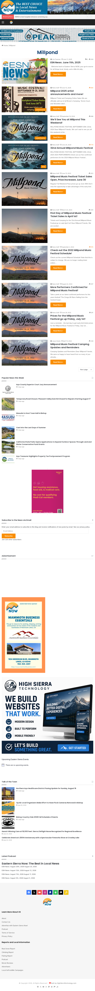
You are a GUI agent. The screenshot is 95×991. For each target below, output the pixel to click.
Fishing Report (7, 956)
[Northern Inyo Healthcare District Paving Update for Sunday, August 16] (8, 793)
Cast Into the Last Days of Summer (31, 427)
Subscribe (9, 536)
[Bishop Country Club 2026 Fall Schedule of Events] (8, 822)
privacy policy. (85, 527)
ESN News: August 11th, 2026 (13, 874)
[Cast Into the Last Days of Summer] (8, 432)
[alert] (47, 765)
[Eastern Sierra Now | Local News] (11, 22)
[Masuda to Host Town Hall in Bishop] (8, 418)
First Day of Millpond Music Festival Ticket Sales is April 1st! (70, 214)
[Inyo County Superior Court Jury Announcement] (8, 389)
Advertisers (6, 967)
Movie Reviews (7, 963)
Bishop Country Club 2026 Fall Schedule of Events (37, 817)
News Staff (55, 88)
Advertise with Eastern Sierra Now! (15, 925)
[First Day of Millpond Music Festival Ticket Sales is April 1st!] (25, 226)
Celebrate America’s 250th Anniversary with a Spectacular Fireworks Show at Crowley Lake (40, 837)
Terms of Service (8, 933)
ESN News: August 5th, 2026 (12, 878)
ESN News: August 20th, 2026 (13, 866)
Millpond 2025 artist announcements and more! (66, 92)
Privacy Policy (7, 936)
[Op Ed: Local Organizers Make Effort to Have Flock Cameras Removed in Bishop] (8, 808)
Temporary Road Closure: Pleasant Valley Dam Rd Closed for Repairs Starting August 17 (53, 399)
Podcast (5, 929)
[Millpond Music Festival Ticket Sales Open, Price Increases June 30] (25, 189)
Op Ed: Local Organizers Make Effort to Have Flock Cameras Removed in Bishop (49, 803)
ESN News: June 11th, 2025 (65, 62)
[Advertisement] (47, 577)
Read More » (58, 74)
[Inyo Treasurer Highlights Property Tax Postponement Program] (8, 459)
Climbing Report (8, 952)
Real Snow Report (8, 949)
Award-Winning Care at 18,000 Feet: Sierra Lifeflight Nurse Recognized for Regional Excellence (42, 831)
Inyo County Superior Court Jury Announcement (36, 384)
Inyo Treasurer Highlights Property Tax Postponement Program (43, 456)
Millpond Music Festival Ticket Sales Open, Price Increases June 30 (71, 178)
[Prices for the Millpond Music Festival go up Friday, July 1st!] (25, 324)
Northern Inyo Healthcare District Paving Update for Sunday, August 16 (46, 788)
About (4, 918)
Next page (84, 369)
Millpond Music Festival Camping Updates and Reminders (69, 346)
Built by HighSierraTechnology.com (63, 983)
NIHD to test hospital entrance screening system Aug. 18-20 (37, 17)
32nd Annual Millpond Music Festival (71, 148)
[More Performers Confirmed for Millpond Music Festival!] (25, 296)
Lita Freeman (56, 59)
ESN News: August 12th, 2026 (13, 870)
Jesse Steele (56, 341)
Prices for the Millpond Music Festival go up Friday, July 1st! (68, 317)
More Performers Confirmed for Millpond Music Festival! (69, 289)
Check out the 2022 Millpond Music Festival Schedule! (70, 252)
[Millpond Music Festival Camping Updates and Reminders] (25, 353)
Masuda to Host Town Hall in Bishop (31, 413)
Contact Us (6, 922)
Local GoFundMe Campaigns (12, 970)
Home (5, 45)
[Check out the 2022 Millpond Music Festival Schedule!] (25, 263)
